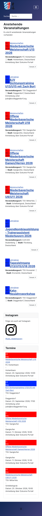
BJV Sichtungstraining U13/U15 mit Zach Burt (20, 83)
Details (32, 67)
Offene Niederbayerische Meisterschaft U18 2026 (19, 121)
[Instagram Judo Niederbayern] (11, 330)
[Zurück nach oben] (38, 511)
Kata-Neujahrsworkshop (22, 292)
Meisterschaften (16, 43)
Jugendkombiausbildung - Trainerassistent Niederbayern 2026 (22, 232)
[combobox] (21, 16)
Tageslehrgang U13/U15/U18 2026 (22, 264)
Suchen (7, 16)
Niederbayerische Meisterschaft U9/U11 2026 (19, 193)
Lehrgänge (14, 77)
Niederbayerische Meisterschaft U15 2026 (19, 49)
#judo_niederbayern (13, 339)
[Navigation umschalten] (35, 7)
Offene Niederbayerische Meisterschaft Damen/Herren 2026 (19, 158)
